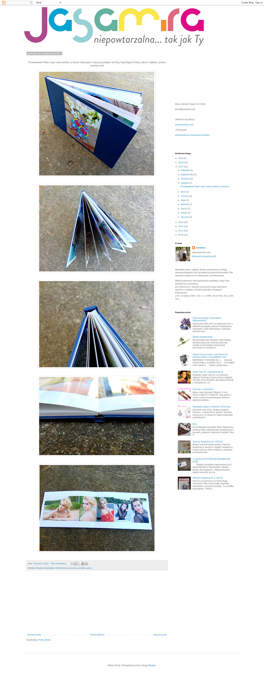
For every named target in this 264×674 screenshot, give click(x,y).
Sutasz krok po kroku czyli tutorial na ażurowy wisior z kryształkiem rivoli (210, 355)
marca (184, 208)
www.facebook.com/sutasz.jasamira (192, 135)
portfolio (81, 568)
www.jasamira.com (184, 124)
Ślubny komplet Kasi (202, 337)
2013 (181, 235)
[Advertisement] (97, 604)
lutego (184, 213)
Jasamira (200, 247)
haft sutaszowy (62, 568)
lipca (183, 192)
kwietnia (185, 204)
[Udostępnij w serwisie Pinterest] (86, 563)
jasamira (73, 568)
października (187, 174)
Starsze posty (160, 634)
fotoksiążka (49, 568)
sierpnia (185, 183)
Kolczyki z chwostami (203, 389)
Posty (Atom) (44, 640)
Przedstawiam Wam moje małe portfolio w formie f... (205, 186)
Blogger (152, 665)
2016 (181, 222)
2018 (181, 162)
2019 (181, 158)
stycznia (185, 217)
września (185, 178)
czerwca (185, 196)
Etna (195, 424)
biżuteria (39, 568)
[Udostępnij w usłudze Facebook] (83, 563)
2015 (181, 226)
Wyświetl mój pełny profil (204, 256)
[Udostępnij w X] (79, 563)
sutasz (89, 568)
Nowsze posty (34, 634)
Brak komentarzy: (59, 563)
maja (183, 200)
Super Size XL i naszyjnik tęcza (208, 372)
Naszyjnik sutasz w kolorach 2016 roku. (212, 406)
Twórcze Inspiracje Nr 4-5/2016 (208, 441)
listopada (185, 170)
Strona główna (97, 634)
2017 (181, 166)
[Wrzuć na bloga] (76, 563)
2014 (181, 230)
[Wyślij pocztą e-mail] (73, 563)
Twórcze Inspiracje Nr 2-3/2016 (208, 478)
